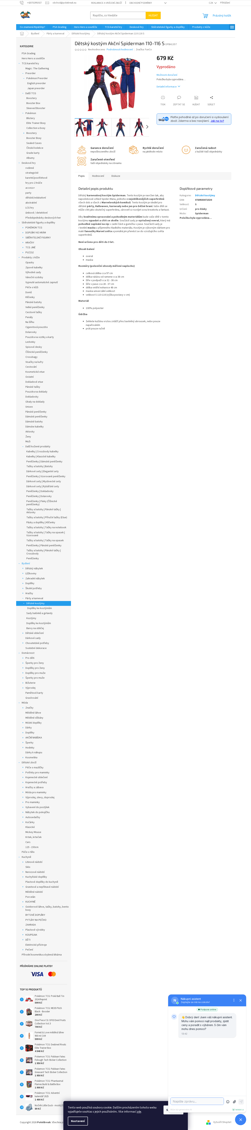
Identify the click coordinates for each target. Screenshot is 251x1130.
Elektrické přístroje (36, 945)
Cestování (31, 367)
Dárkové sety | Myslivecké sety (43, 481)
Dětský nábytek (34, 568)
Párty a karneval (34, 598)
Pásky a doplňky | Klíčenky (40, 522)
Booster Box (33, 103)
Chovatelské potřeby (37, 643)
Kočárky (30, 822)
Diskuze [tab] (115, 176)
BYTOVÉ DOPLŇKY (35, 915)
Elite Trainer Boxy (36, 123)
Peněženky (32, 558)
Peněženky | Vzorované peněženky (45, 476)
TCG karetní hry (30, 63)
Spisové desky (33, 347)
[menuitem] (32, 27)
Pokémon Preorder (37, 78)
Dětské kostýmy (35, 603)
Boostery (31, 98)
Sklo (27, 867)
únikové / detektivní (36, 213)
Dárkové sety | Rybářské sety (42, 486)
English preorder (36, 83)
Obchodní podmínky (140, 3)
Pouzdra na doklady (36, 392)
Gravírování (31, 698)
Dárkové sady (33, 638)
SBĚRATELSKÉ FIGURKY (38, 238)
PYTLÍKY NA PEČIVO (35, 920)
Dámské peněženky (36, 417)
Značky (29, 708)
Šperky (29, 743)
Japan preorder (36, 88)
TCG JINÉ (30, 247)
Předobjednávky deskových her (43, 218)
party (28, 193)
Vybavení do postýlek (37, 807)
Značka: (144, 49)
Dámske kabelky (34, 427)
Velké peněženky (35, 307)
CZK (211, 3)
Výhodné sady (33, 272)
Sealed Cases (34, 143)
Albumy (30, 158)
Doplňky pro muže (35, 673)
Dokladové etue (34, 382)
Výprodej (30, 688)
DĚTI (27, 940)
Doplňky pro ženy (35, 668)
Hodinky (29, 748)
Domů (28, 292)
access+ (30, 188)
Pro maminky (32, 802)
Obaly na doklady (35, 402)
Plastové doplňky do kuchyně (41, 882)
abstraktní (31, 203)
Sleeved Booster (35, 108)
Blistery (30, 118)
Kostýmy (31, 618)
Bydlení (26, 563)
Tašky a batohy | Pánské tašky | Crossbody (43, 552)
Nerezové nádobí (35, 872)
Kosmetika (31, 757)
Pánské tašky (32, 387)
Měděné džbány (34, 718)
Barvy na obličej (35, 628)
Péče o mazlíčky (34, 767)
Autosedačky (32, 817)
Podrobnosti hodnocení (120, 49)
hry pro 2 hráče (33, 183)
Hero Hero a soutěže (33, 58)
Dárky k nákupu (33, 752)
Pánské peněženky (35, 412)
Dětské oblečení (34, 633)
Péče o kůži (31, 287)
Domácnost (28, 653)
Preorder (30, 73)
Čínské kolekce (34, 148)
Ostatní (29, 377)
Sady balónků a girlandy (39, 613)
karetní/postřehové (36, 178)
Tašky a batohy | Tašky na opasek (45, 540)
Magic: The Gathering (37, 68)
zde (139, 1112)
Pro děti (29, 658)
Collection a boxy (35, 128)
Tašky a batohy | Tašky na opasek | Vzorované (45, 534)
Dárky (28, 728)
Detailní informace (167, 87)
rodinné (29, 168)
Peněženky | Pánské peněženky (43, 545)
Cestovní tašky (33, 312)
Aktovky (30, 432)
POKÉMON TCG (33, 227)
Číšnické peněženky (36, 352)
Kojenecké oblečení (36, 777)
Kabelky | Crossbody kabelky (42, 451)
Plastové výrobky (35, 930)
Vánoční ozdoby (34, 277)
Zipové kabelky (34, 267)
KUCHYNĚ (30, 902)
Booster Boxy (33, 138)
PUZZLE (29, 252)
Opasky (29, 262)
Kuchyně (26, 857)
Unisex (29, 407)
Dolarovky (31, 332)
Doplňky (29, 583)
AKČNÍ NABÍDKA (33, 738)
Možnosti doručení (167, 75)
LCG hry (29, 208)
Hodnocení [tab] (98, 176)
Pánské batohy (33, 302)
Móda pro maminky (35, 792)
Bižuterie (30, 683)
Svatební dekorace (36, 648)
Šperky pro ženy (34, 663)
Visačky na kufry (34, 362)
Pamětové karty (34, 693)
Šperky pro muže (35, 678)
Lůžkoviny (30, 573)
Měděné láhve (33, 713)
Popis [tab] (81, 176)
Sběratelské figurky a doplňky (38, 222)
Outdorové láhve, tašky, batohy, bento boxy (47, 908)
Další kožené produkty (37, 446)
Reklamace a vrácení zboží (106, 3)
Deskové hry (29, 163)
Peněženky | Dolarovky (39, 496)
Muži (27, 441)
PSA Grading (28, 53)
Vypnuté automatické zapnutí (41, 282)
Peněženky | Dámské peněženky (44, 461)
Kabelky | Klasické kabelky (41, 456)
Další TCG (30, 93)
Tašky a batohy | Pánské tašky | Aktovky (43, 511)
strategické (31, 173)
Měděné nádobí (34, 892)
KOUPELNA (31, 935)
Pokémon (30, 113)
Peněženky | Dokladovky (40, 491)
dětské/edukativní (35, 198)
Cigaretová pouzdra (36, 327)
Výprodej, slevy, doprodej (39, 797)
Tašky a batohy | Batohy (39, 466)
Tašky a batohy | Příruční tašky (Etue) (46, 517)
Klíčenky (30, 297)
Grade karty (33, 153)
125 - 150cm (31, 847)
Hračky (29, 593)
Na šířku (29, 322)
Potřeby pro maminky (37, 772)
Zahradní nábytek (35, 578)
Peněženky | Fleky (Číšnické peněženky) (41, 502)
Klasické (30, 827)
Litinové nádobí (33, 862)
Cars (27, 842)
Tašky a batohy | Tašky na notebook (46, 527)
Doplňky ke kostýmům (39, 608)
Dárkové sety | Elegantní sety (42, 471)
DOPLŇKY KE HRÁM (35, 233)
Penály (29, 317)
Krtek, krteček (33, 837)
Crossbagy (31, 357)
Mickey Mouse (33, 832)
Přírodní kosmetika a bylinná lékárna (42, 955)
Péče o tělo (28, 852)
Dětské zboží (29, 762)
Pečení (29, 950)
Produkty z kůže (31, 257)
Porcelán (30, 897)
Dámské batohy (34, 422)
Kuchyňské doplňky (36, 877)
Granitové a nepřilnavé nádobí (42, 887)
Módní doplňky (33, 723)
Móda (25, 703)
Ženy (28, 437)
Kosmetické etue (35, 372)
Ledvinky (30, 342)
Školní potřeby (33, 588)
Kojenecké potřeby (36, 782)
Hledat (153, 15)
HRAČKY (29, 243)
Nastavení (78, 1121)
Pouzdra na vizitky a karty (39, 337)
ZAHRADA (30, 925)
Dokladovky (31, 397)
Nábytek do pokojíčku (37, 812)
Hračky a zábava (34, 787)
